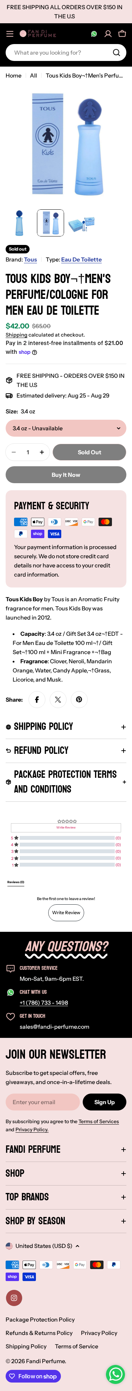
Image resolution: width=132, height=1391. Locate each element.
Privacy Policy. (32, 1129)
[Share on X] (58, 699)
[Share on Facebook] (37, 699)
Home (13, 75)
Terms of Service (76, 1346)
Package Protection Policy (40, 1319)
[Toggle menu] (10, 34)
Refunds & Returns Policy (39, 1332)
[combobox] (66, 52)
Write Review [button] (66, 827)
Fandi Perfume (45, 1361)
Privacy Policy (99, 1332)
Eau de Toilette (81, 259)
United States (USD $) (44, 1245)
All (33, 75)
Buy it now (66, 474)
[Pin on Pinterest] (79, 699)
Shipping (16, 335)
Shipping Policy (26, 1346)
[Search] (116, 52)
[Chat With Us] (94, 34)
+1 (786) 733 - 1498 (44, 1002)
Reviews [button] (15, 882)
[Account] (108, 34)
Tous (30, 259)
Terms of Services (98, 1121)
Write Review (66, 912)
